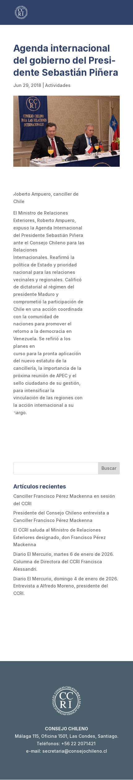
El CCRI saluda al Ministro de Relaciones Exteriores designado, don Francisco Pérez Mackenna (59, 537)
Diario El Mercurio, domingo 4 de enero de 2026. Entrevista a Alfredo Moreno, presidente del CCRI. (65, 586)
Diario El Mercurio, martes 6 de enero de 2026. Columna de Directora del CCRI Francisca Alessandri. (63, 561)
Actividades (58, 85)
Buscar (108, 468)
